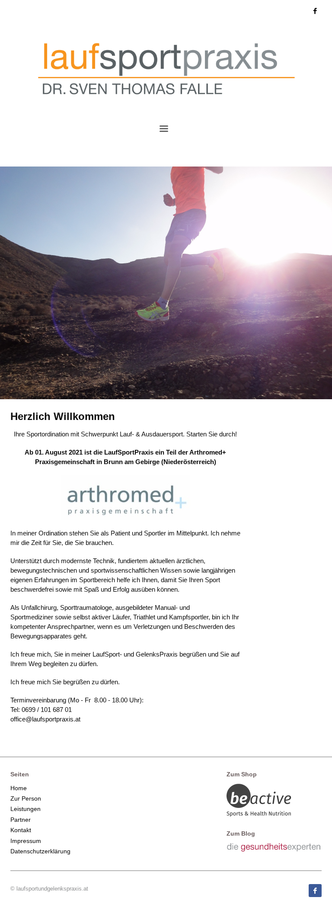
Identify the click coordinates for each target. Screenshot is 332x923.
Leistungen (25, 808)
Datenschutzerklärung (40, 851)
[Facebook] (315, 10)
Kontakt (20, 830)
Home (18, 788)
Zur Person (25, 798)
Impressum (25, 840)
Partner (20, 819)
